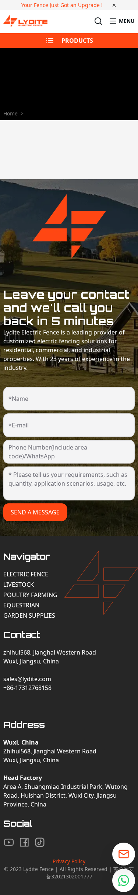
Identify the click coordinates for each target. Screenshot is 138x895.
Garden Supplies (29, 615)
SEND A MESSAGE (35, 512)
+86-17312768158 (27, 688)
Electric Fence (25, 574)
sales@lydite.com (27, 679)
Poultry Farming (30, 595)
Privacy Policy (69, 861)
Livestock (18, 584)
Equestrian (21, 605)
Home (10, 113)
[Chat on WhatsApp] (123, 880)
